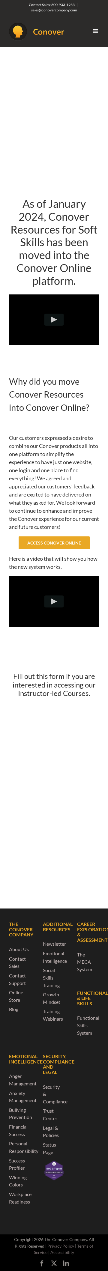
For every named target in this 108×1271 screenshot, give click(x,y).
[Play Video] (54, 320)
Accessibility (62, 1252)
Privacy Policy (60, 1246)
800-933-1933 (63, 4)
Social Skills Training (51, 977)
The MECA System (84, 962)
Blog (13, 1009)
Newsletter (54, 944)
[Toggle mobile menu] (96, 31)
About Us (19, 949)
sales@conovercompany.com (54, 10)
